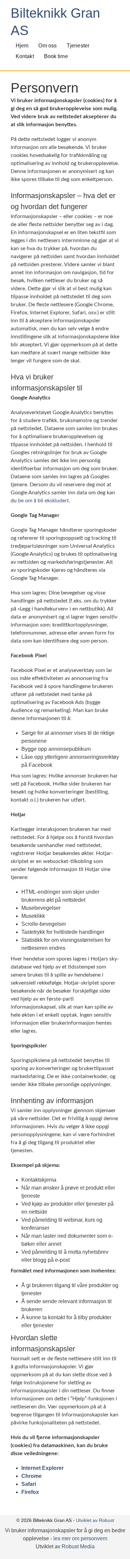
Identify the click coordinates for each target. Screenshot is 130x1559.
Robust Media (78, 1546)
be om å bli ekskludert (43, 500)
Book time (56, 56)
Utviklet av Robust (95, 1520)
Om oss (47, 45)
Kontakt (25, 56)
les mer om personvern (80, 1538)
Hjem (22, 45)
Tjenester (78, 45)
